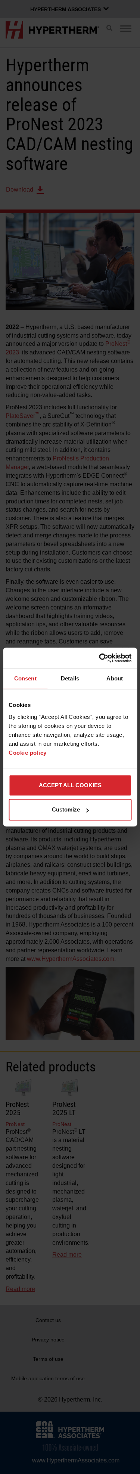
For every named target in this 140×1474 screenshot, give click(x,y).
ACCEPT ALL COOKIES (70, 785)
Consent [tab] (25, 678)
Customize (66, 809)
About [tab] (114, 678)
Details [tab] (70, 678)
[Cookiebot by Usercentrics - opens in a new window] (99, 658)
